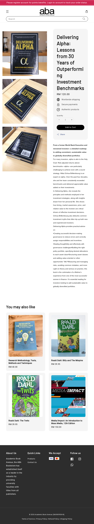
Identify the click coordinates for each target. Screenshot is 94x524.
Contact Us (32, 462)
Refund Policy (53, 519)
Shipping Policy (66, 519)
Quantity (60, 116)
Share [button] (62, 134)
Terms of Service (28, 519)
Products (31, 459)
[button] (7, 11)
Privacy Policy (41, 519)
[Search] (84, 18)
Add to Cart (70, 127)
